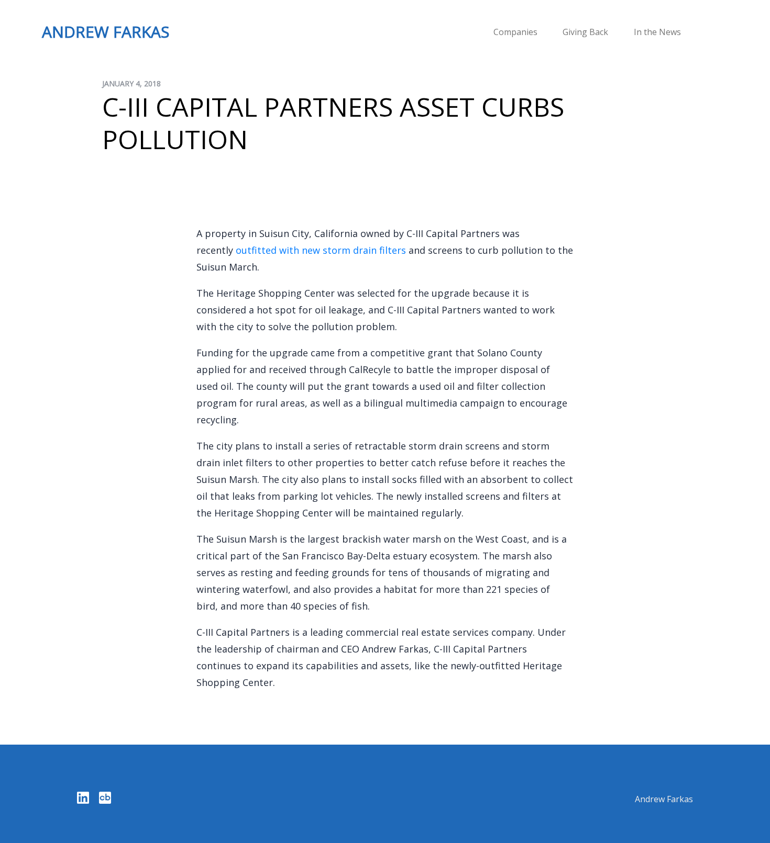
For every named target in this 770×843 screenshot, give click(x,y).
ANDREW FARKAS (105, 31)
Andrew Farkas (664, 799)
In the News (657, 32)
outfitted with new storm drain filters (321, 250)
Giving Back (585, 32)
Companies (515, 32)
